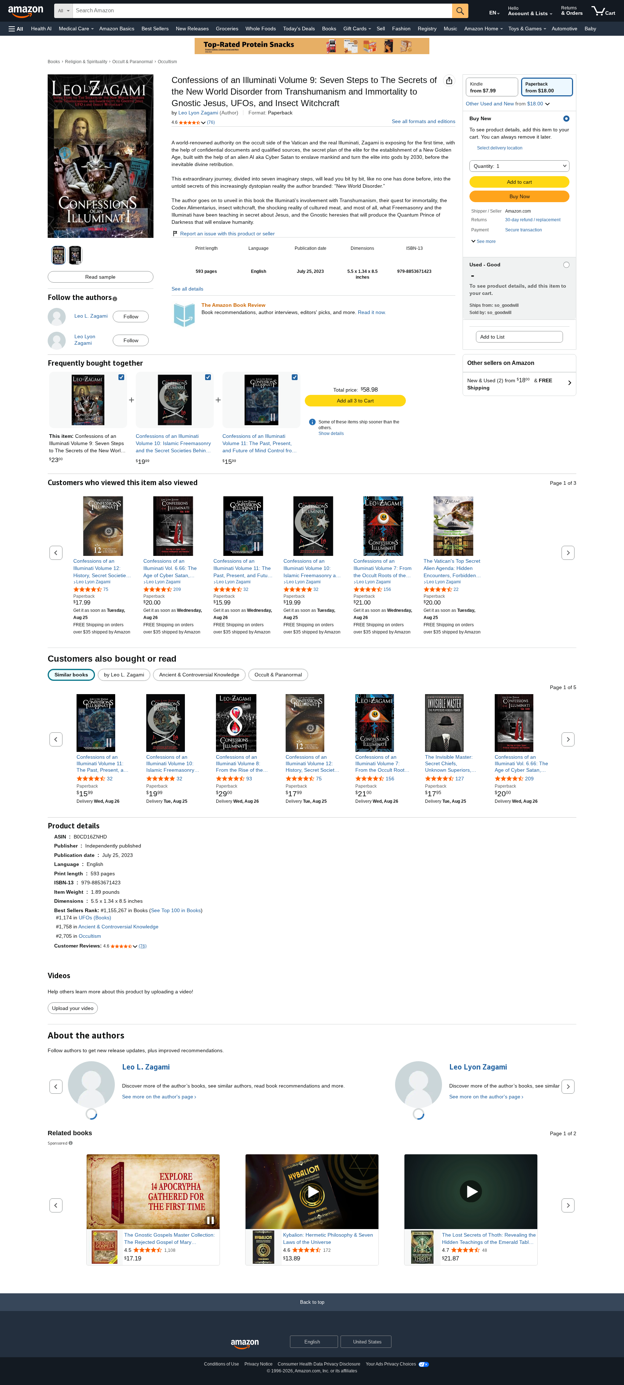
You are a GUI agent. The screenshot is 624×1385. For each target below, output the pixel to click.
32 (110, 778)
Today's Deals (299, 28)
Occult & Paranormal (132, 61)
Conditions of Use (221, 1364)
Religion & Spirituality (86, 61)
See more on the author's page (157, 1096)
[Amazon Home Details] (501, 29)
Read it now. (372, 312)
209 (529, 778)
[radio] (492, 87)
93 (249, 778)
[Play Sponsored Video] (312, 1192)
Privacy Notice (258, 1364)
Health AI (41, 28)
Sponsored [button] (58, 1143)
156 (390, 778)
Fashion (401, 28)
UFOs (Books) (95, 917)
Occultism (167, 61)
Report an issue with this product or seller (227, 233)
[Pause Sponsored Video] (210, 1221)
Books (329, 28)
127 (459, 778)
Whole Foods (261, 28)
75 (319, 778)
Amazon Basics (116, 28)
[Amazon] (26, 11)
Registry (427, 28)
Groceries (227, 28)
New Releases (192, 28)
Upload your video (73, 1008)
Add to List (492, 337)
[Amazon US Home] (245, 1344)
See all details (187, 289)
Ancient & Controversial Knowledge (118, 926)
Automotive (564, 28)
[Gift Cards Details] (369, 29)
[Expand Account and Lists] (551, 14)
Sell (381, 28)
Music (450, 28)
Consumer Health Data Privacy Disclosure (319, 1364)
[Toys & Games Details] (544, 29)
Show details (331, 433)
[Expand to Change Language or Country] (498, 13)
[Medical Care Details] (92, 29)
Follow (131, 316)
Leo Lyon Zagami (198, 113)
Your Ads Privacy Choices (391, 1364)
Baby (590, 28)
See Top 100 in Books (176, 910)
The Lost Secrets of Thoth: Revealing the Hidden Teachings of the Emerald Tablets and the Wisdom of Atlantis (489, 1239)
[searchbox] (262, 11)
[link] (175, 400)
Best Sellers (155, 28)
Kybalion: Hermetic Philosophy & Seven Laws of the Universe (328, 1238)
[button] (15, 29)
